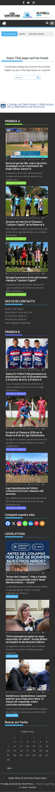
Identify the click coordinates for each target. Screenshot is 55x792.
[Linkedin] (30, 523)
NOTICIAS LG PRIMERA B (16, 394)
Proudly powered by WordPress (17, 783)
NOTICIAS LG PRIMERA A (16, 183)
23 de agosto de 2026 (17, 273)
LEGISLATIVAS (12, 596)
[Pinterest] (36, 523)
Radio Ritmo (35, 159)
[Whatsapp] (25, 523)
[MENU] (52, 23)
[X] (13, 523)
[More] (42, 523)
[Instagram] (19, 523)
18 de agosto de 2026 (17, 573)
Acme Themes (29, 787)
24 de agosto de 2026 (17, 159)
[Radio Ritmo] (27, 18)
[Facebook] (7, 523)
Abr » (10, 768)
